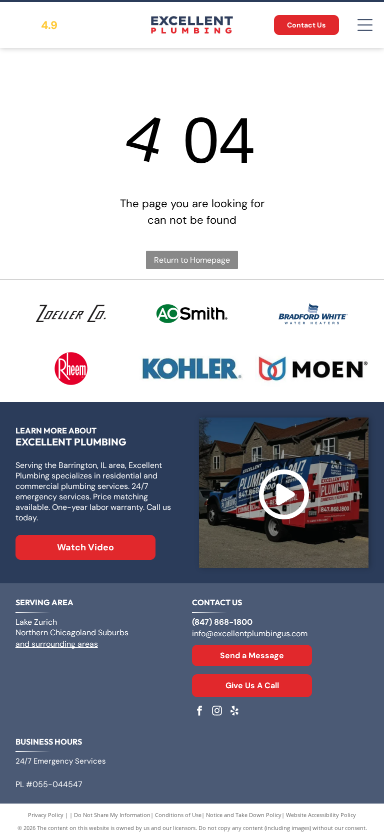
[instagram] (217, 712)
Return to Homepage (192, 260)
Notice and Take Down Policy (244, 815)
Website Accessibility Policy (321, 815)
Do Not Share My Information (112, 815)
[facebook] (199, 712)
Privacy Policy (46, 815)
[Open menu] (365, 24)
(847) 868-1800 (222, 622)
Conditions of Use (178, 815)
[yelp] (234, 712)
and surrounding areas (57, 644)
